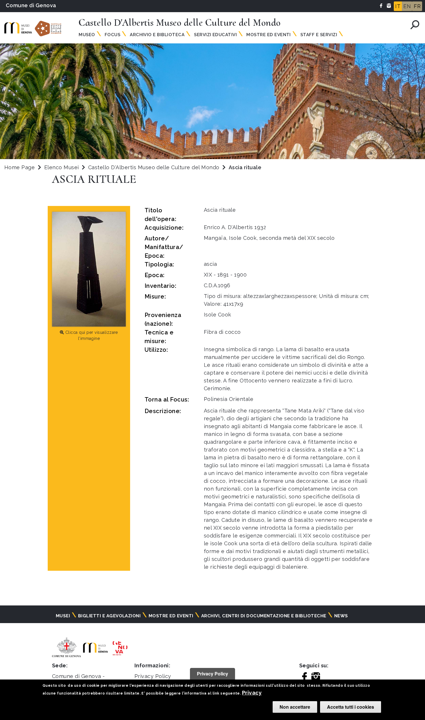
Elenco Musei (61, 167)
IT (397, 6)
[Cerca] (415, 24)
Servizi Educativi (215, 34)
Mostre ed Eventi (268, 34)
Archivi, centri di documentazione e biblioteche (263, 615)
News (341, 615)
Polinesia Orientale (228, 399)
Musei (63, 615)
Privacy (252, 693)
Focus (112, 34)
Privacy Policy (152, 676)
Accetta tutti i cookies (350, 707)
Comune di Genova (31, 5)
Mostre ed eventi (171, 615)
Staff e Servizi (318, 34)
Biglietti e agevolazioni (109, 615)
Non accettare (295, 707)
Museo (87, 34)
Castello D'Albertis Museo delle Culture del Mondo (154, 167)
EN (407, 6)
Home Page (19, 167)
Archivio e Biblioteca (157, 34)
